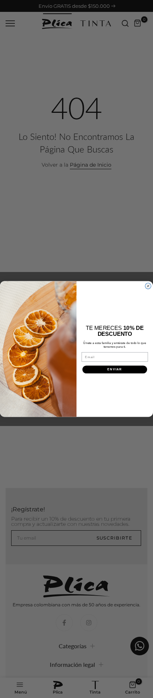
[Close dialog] (148, 286)
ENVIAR (114, 369)
